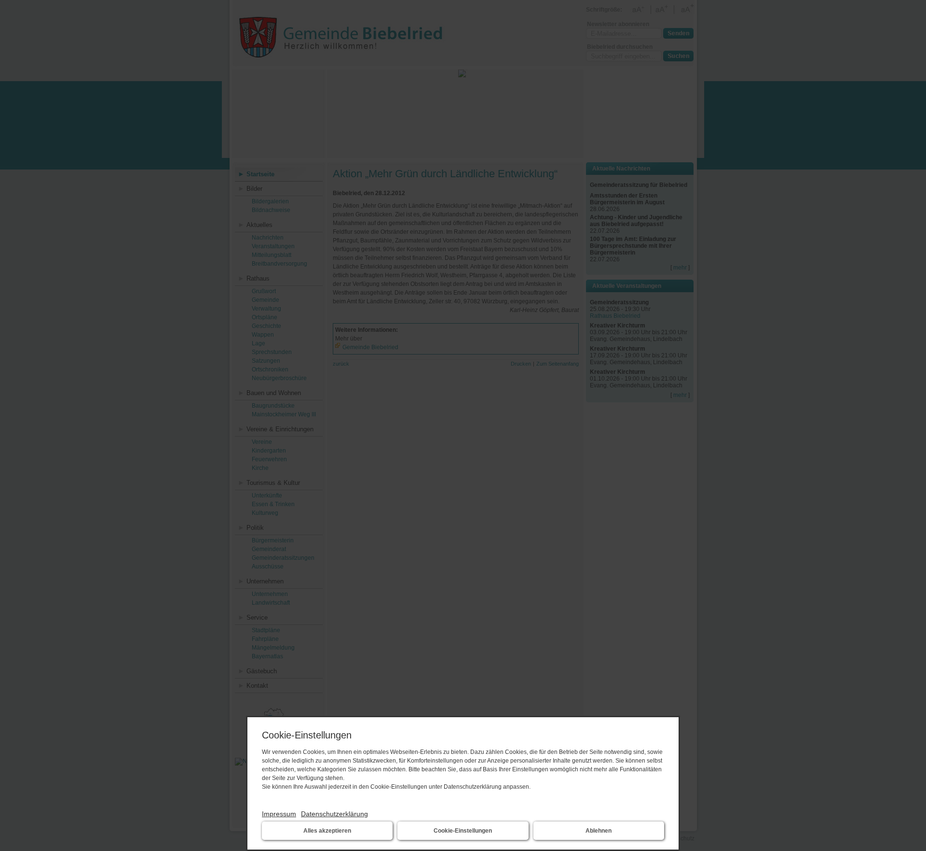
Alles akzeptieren (327, 830)
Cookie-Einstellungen (463, 830)
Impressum (279, 814)
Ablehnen (599, 830)
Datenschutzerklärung (334, 814)
